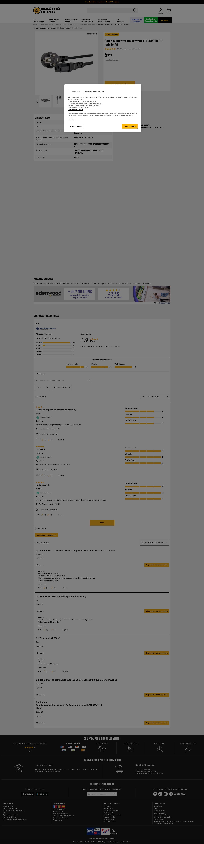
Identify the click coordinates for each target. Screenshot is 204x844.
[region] (102, 108)
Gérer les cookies (76, 126)
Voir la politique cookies (75, 109)
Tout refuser (76, 91)
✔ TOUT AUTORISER (129, 126)
